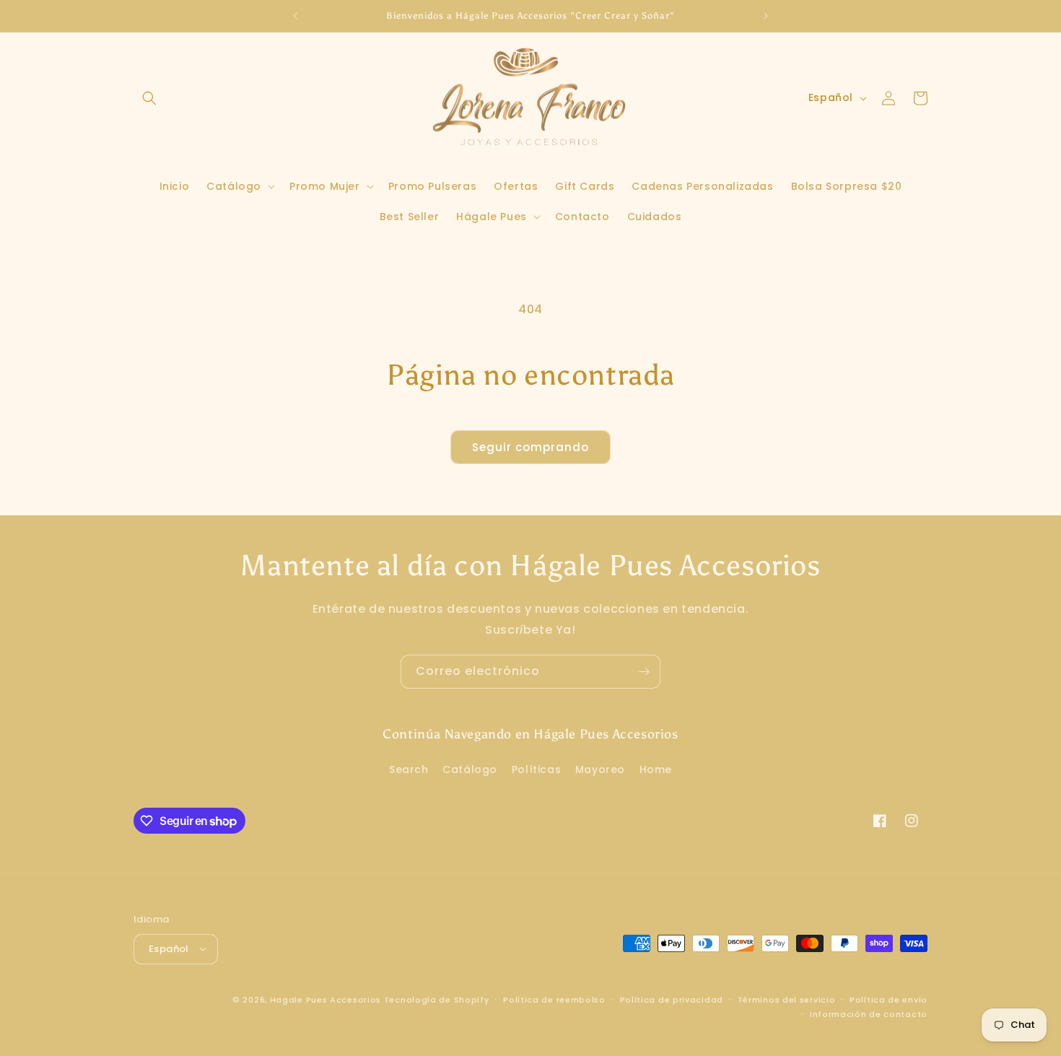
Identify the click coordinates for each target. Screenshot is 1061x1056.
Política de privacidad (671, 999)
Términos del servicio (787, 999)
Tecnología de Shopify (436, 999)
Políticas (536, 770)
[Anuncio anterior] (295, 16)
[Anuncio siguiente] (766, 16)
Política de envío (888, 999)
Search (409, 770)
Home (655, 770)
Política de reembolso (554, 999)
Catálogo (469, 770)
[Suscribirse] (644, 672)
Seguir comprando (530, 447)
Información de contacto (868, 1013)
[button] (149, 98)
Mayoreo (600, 770)
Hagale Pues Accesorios (325, 999)
